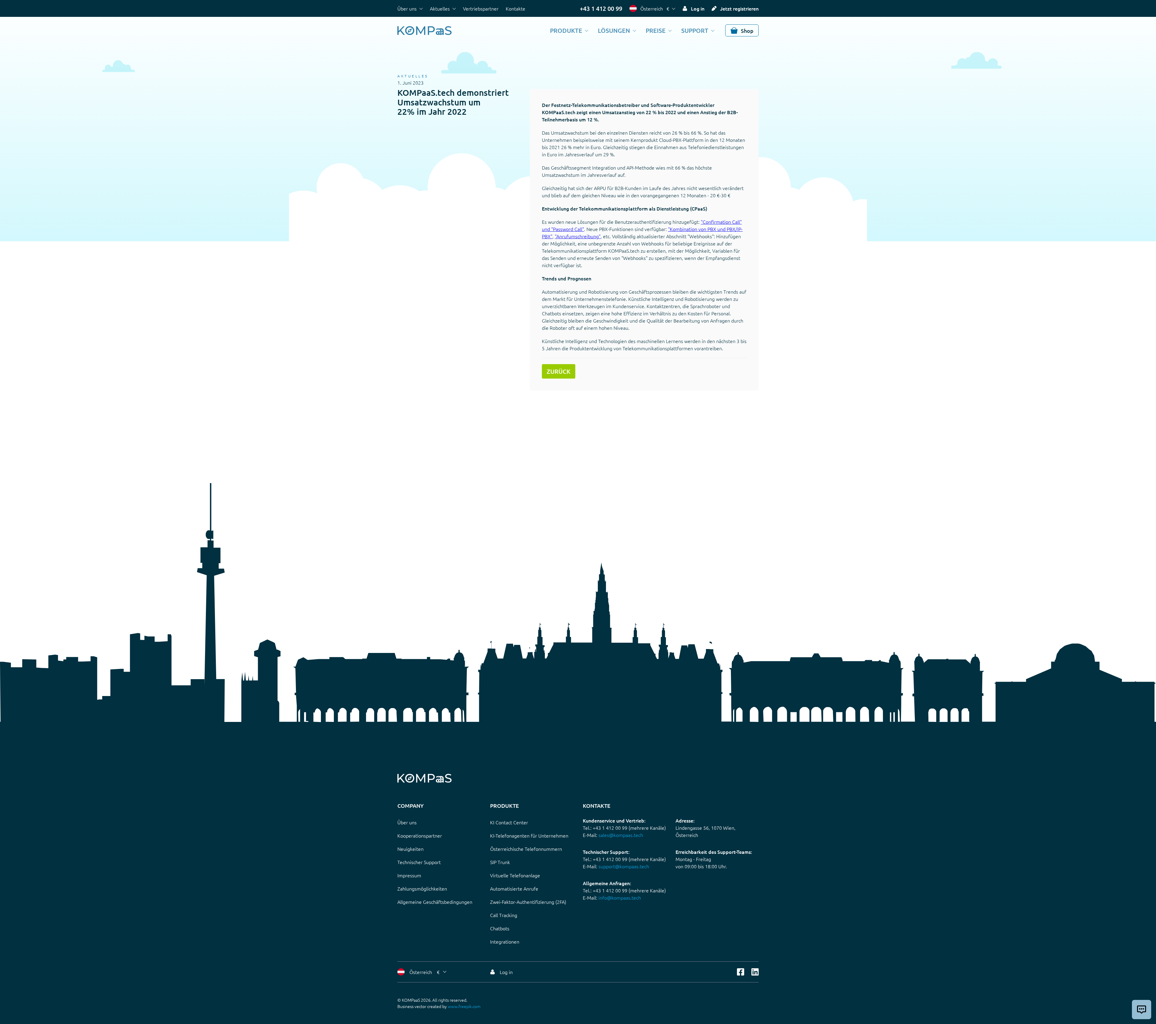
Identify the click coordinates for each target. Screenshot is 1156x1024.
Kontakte (515, 8)
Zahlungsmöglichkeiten (422, 888)
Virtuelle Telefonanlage (515, 875)
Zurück (558, 371)
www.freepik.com (464, 1006)
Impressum (409, 875)
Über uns (407, 8)
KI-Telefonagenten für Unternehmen (529, 835)
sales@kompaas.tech (620, 835)
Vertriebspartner (481, 8)
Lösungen (614, 30)
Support (694, 30)
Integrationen (504, 941)
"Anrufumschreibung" (578, 236)
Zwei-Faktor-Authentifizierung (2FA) (528, 901)
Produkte (566, 30)
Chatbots (499, 928)
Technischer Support (419, 862)
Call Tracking (503, 915)
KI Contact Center (509, 822)
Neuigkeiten (410, 848)
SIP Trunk (500, 862)
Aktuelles (440, 8)
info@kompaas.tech (619, 897)
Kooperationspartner (419, 835)
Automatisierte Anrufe (514, 888)
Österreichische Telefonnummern (526, 848)
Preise (656, 30)
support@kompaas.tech (623, 866)
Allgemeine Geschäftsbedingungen (434, 901)
